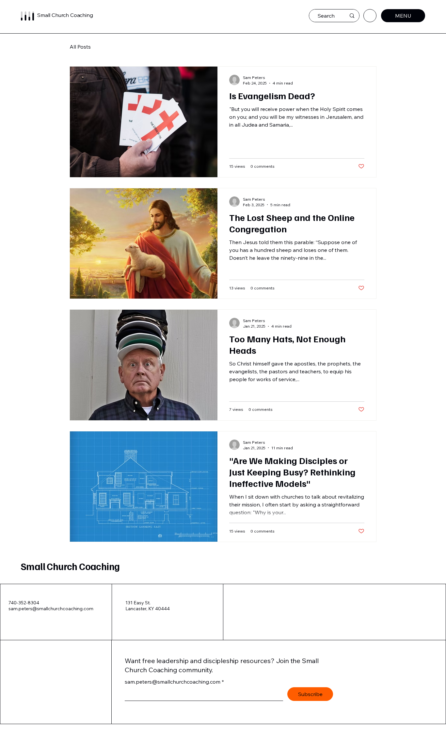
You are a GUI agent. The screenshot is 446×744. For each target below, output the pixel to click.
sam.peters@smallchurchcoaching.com (50, 609)
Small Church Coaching (70, 566)
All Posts (80, 46)
